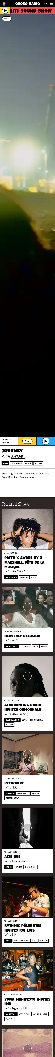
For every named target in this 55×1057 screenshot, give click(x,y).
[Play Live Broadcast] (5, 11)
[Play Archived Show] (46, 441)
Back (6, 18)
